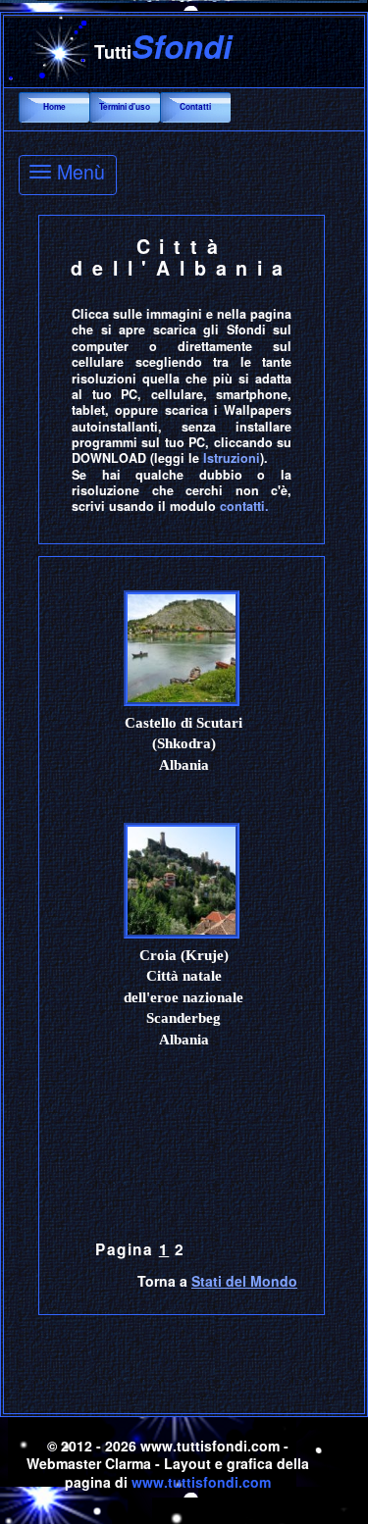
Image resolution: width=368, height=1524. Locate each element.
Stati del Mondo (244, 1281)
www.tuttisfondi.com (201, 1482)
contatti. (244, 506)
